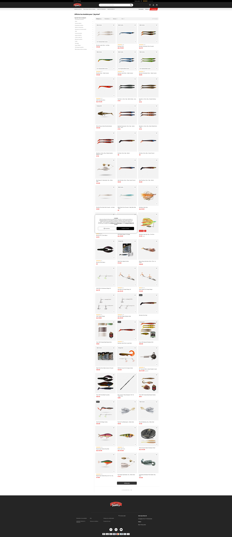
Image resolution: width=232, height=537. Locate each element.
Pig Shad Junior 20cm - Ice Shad (102, 45)
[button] (149, 1)
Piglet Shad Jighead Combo (123, 261)
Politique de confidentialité (108, 518)
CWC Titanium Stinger (100, 316)
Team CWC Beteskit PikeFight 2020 (146, 342)
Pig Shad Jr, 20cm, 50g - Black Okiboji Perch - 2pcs (148, 127)
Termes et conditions (94, 521)
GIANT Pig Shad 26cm (100, 100)
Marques (147, 9)
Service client (137, 1)
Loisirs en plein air (110, 9)
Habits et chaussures (101, 9)
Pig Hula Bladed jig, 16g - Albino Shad (146, 421)
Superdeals (154, 9)
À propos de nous (106, 521)
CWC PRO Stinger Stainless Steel (124, 316)
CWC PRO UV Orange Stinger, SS (124, 289)
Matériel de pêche (78, 9)
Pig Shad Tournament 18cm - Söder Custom (147, 73)
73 (131, 490)
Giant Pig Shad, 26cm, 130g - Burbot (146, 180)
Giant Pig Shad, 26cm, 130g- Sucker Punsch (126, 180)
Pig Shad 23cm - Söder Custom (102, 73)
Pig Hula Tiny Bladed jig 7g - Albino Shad (126, 421)
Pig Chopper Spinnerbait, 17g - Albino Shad (126, 474)
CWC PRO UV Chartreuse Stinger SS (103, 288)
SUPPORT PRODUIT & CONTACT (80, 522)
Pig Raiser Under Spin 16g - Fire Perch (146, 234)
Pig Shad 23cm (121, 46)
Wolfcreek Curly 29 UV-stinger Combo (125, 368)
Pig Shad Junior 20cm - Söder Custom (125, 73)
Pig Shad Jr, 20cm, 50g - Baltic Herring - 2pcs (127, 98)
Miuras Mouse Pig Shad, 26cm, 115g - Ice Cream (147, 262)
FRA (78, 1)
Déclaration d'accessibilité (81, 518)
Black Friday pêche (142, 524)
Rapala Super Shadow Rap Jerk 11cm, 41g (104, 475)
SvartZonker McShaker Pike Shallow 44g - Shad (147, 475)
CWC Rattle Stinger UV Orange (124, 234)
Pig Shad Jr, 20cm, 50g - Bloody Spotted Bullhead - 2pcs (104, 154)
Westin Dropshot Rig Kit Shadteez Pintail (147, 447)
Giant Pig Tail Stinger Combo (101, 421)
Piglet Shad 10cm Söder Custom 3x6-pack (104, 368)
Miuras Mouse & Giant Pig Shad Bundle (104, 126)
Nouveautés (141, 9)
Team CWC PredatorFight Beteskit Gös (104, 342)
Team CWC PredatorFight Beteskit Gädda (147, 394)
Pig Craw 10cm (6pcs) (100, 262)
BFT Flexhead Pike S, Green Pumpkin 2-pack (148, 369)
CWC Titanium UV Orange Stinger (145, 289)
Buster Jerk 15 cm (121, 448)
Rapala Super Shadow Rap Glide (102, 448)
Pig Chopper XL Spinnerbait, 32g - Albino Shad (104, 181)
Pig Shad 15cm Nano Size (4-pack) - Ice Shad (105, 207)
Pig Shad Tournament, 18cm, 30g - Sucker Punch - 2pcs (126, 127)
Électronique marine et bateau (89, 9)
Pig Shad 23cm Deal (143, 315)
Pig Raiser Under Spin (143, 207)
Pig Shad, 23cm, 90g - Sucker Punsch (146, 153)
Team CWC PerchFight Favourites (103, 394)
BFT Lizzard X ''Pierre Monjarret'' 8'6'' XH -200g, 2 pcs (126, 395)
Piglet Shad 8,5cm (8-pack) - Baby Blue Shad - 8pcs (127, 208)
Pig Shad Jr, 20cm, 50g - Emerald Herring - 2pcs (147, 99)
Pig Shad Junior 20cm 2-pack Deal (125, 343)
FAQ (91, 518)
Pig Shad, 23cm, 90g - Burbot (124, 153)
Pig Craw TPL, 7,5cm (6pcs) (101, 235)
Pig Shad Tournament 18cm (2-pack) (146, 46)
